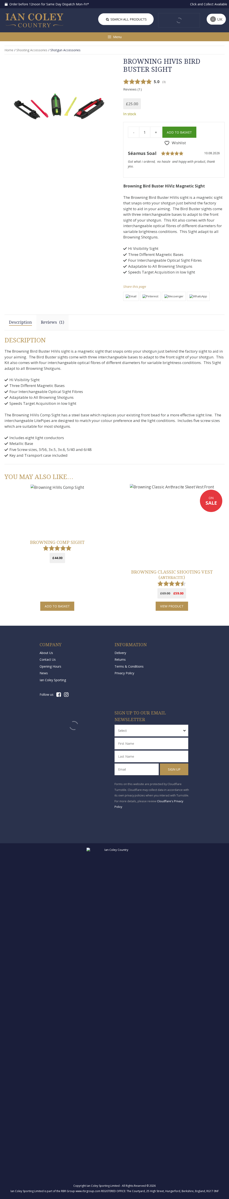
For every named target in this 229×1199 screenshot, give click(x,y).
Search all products (128, 19)
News (44, 673)
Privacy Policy (124, 673)
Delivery (120, 653)
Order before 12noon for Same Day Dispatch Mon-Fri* (48, 4)
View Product (172, 606)
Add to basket (179, 132)
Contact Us (48, 659)
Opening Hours (50, 666)
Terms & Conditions (129, 666)
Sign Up (174, 769)
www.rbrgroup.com (88, 1191)
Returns (120, 659)
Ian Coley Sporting (53, 680)
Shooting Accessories (31, 50)
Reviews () (132, 89)
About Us (46, 653)
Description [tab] (20, 322)
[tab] (52, 322)
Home (8, 50)
